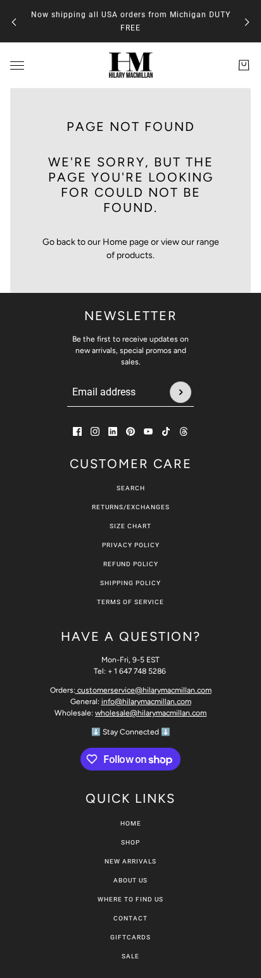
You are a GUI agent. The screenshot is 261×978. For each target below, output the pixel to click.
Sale (130, 956)
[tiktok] (166, 431)
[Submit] (180, 392)
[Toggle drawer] (17, 65)
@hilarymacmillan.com (144, 690)
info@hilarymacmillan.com (146, 701)
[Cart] (244, 65)
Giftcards (130, 937)
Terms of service (130, 601)
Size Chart (130, 526)
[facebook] (77, 431)
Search (131, 488)
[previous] (14, 21)
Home (130, 823)
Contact (130, 918)
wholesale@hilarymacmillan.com (151, 713)
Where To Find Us (130, 899)
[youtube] (148, 431)
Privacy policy (131, 545)
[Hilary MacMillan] (131, 65)
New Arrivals (130, 861)
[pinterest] (130, 431)
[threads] (184, 431)
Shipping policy (130, 582)
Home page (126, 242)
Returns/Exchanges (131, 507)
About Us (130, 880)
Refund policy (130, 563)
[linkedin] (113, 431)
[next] (247, 21)
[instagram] (95, 431)
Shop (130, 842)
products (135, 255)
